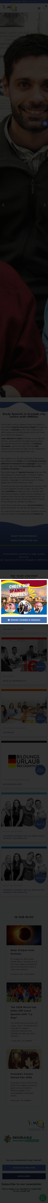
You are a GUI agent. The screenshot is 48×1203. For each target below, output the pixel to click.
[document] (24, 601)
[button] (45, 582)
